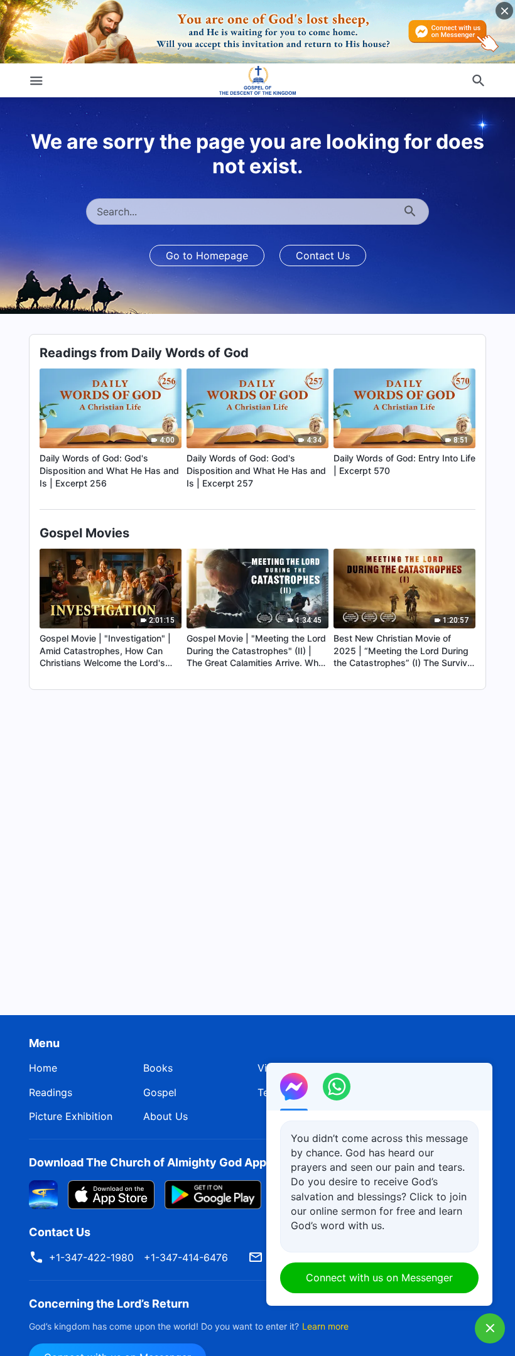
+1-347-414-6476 (186, 1257)
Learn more (325, 1326)
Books (158, 1068)
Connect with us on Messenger (379, 1277)
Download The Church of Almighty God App (147, 1162)
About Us (165, 1116)
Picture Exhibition (70, 1116)
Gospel (159, 1092)
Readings (50, 1092)
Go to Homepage (207, 255)
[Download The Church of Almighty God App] (43, 1193)
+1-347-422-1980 (91, 1257)
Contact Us (323, 255)
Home (43, 1068)
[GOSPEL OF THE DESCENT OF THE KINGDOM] (257, 80)
